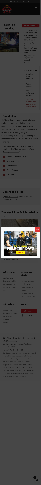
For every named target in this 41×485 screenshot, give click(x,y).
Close (37, 230)
